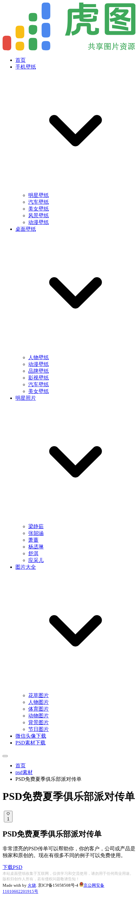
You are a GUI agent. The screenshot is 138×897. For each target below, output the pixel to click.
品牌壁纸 (38, 371)
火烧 (32, 885)
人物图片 (38, 702)
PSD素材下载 (30, 742)
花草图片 (38, 695)
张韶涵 (36, 533)
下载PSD (12, 867)
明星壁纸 (38, 195)
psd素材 (24, 772)
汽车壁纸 (38, 202)
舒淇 (33, 553)
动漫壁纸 (38, 222)
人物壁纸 (38, 357)
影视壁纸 (38, 377)
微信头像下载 (30, 736)
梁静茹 (36, 526)
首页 (20, 60)
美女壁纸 (38, 208)
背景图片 (38, 722)
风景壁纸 (38, 215)
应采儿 (36, 560)
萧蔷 (33, 540)
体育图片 (38, 709)
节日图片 (38, 729)
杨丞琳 (36, 546)
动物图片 (38, 715)
